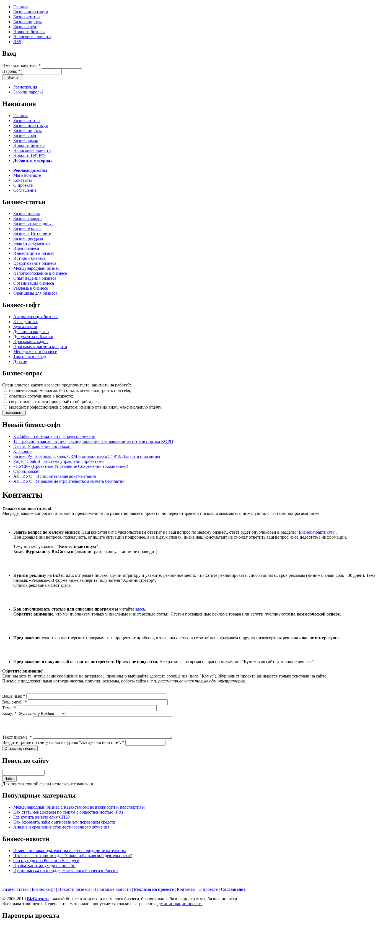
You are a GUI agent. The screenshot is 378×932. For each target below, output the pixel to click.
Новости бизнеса (29, 31)
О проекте (23, 185)
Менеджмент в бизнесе (35, 351)
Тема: (9, 707)
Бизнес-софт (25, 26)
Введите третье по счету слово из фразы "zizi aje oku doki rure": (63, 742)
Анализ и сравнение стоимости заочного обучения (61, 827)
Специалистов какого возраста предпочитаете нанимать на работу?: (66, 385)
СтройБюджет (26, 471)
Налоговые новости (32, 36)
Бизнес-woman (27, 228)
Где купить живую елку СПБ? (41, 817)
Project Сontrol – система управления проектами (58, 461)
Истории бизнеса (29, 258)
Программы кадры (30, 341)
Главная (20, 6)
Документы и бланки (33, 336)
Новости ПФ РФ (29, 155)
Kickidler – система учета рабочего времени (54, 436)
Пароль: (11, 71)
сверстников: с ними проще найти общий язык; (53, 401)
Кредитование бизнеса (34, 263)
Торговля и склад (29, 356)
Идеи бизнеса (26, 248)
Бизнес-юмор (25, 140)
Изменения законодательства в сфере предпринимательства (69, 850)
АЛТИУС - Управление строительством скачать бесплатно (69, 481)
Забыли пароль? (28, 92)
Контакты (22, 180)
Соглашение (25, 190)
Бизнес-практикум (30, 11)
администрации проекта (180, 903)
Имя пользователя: (21, 65)
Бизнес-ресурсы (28, 238)
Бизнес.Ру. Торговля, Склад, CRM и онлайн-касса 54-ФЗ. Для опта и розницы (86, 456)
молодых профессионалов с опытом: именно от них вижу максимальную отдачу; (85, 407)
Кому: (9, 713)
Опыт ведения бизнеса (34, 278)
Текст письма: (17, 737)
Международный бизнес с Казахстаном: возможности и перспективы (79, 807)
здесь (65, 585)
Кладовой (22, 451)
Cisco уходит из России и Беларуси (46, 860)
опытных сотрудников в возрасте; (40, 396)
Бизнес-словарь (27, 218)
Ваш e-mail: (14, 702)
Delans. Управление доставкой (42, 446)
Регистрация (25, 87)
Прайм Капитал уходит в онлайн (44, 865)
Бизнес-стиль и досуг (33, 223)
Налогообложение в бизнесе (40, 273)
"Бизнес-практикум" (316, 532)
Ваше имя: (13, 696)
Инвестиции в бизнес (33, 253)
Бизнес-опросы (27, 21)
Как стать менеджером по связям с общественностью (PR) (68, 812)
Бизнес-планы (26, 213)
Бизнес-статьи (26, 16)
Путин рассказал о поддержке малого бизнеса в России (65, 870)
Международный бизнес (36, 268)
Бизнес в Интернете (32, 233)
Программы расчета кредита (40, 346)
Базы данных (25, 321)
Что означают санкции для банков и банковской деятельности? (72, 855)
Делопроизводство (31, 331)
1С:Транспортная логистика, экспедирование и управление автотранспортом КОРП (93, 441)
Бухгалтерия (25, 326)
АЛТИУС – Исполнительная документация (54, 476)
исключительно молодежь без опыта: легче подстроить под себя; (69, 390)
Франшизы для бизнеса (35, 293)
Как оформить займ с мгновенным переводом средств (64, 822)
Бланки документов (32, 243)
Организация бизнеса (33, 283)
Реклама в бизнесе (30, 288)
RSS (17, 41)
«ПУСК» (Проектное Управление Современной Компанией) (70, 466)
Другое (20, 361)
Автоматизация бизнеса (35, 316)
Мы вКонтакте (27, 175)
